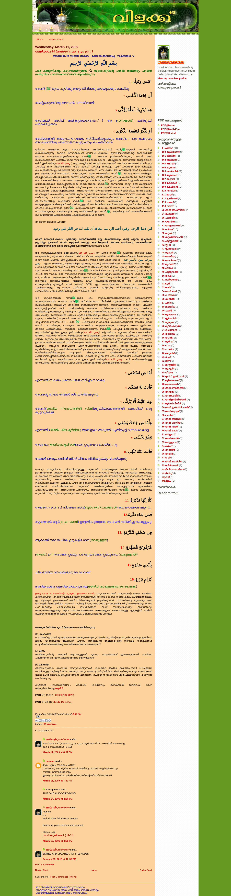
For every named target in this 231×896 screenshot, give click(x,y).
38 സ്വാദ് (167, 229)
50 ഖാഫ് (166, 275)
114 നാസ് (167, 206)
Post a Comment (44, 864)
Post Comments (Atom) (63, 876)
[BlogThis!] (40, 720)
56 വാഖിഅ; (168, 299)
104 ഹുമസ (168, 167)
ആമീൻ (166, 477)
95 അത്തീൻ (168, 449)
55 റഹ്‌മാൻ (168, 295)
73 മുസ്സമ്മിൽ (169, 364)
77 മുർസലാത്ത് (170, 380)
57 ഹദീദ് (166, 302)
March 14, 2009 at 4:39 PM (58, 798)
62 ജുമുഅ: (168, 322)
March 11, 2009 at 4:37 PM (57, 752)
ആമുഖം (166, 480)
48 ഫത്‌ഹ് (167, 268)
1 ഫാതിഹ (167, 148)
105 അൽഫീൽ (170, 171)
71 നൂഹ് (166, 357)
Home (40, 39)
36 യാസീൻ (168, 221)
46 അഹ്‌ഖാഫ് (169, 260)
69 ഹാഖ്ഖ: (168, 349)
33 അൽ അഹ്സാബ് (173, 210)
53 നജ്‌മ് (166, 287)
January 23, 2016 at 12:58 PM (59, 859)
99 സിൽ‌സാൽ (170, 465)
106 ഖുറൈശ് (169, 175)
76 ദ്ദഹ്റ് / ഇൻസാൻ (173, 376)
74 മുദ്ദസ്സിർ (168, 368)
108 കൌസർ (169, 183)
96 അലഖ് (167, 453)
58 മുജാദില (168, 306)
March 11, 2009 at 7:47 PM (57, 780)
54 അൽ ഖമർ (169, 291)
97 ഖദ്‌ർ (166, 457)
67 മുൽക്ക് (167, 341)
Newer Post (41, 870)
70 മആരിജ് (168, 353)
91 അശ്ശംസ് (168, 434)
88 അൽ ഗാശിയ (171, 422)
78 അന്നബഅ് (170, 384)
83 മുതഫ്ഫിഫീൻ (171, 403)
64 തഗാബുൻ (169, 329)
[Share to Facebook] (46, 720)
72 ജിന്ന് (166, 360)
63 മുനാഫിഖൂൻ (171, 326)
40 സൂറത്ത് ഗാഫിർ (172, 237)
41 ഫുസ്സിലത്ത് (170, 241)
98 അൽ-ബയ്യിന (172, 461)
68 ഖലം (166, 345)
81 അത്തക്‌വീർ (170, 395)
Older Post (146, 870)
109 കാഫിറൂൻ (170, 186)
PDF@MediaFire (170, 129)
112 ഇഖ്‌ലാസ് (169, 198)
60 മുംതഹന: (169, 314)
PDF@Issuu (168, 125)
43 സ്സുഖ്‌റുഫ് (169, 248)
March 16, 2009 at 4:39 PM (58, 841)
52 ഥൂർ (166, 283)
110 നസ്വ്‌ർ (169, 190)
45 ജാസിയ (168, 256)
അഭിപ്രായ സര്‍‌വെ (172, 469)
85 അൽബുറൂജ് (170, 411)
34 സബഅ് (168, 213)
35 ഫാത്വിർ (169, 217)
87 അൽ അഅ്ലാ (171, 418)
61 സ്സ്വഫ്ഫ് (169, 318)
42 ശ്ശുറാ (166, 244)
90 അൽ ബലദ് (170, 430)
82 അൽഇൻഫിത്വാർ (174, 399)
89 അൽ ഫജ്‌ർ (170, 426)
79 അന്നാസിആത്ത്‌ (172, 388)
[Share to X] (43, 720)
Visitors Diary (56, 39)
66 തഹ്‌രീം (167, 337)
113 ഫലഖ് (168, 202)
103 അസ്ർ (168, 163)
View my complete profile (172, 78)
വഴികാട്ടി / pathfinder (58, 739)
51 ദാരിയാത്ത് (169, 279)
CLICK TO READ (64, 695)
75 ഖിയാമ (167, 372)
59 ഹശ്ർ (167, 310)
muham (50, 761)
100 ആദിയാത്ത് (170, 152)
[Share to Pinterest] (49, 720)
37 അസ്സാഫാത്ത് (171, 225)
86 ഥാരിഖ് (167, 415)
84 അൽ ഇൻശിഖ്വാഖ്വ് (175, 407)
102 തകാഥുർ (169, 159)
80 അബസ (50, 724)
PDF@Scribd (168, 133)
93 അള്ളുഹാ (169, 442)
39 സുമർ (167, 233)
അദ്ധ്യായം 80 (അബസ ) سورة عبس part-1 (64, 51)
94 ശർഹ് (167, 446)
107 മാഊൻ (168, 179)
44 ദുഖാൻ (167, 252)
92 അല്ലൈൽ (170, 438)
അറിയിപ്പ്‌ (167, 473)
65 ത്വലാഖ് (168, 333)
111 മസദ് (167, 194)
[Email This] (36, 720)
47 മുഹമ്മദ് (168, 264)
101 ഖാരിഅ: (169, 155)
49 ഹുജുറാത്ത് (170, 271)
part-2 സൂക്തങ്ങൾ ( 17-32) (58, 835)
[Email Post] (93, 717)
